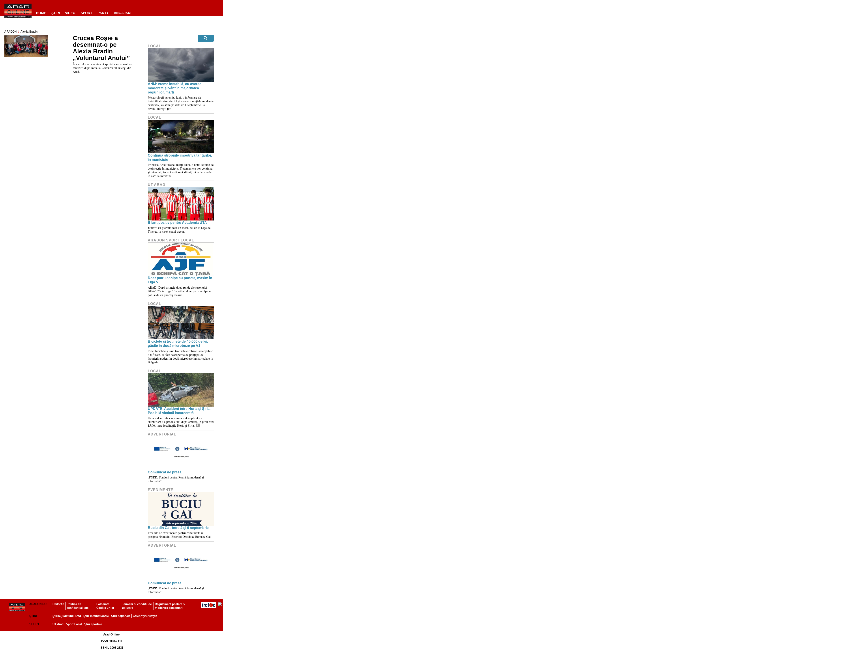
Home (41, 13)
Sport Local (74, 624)
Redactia (58, 604)
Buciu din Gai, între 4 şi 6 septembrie (178, 528)
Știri (33, 616)
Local (154, 46)
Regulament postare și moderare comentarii (170, 605)
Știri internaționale (96, 616)
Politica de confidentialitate (77, 605)
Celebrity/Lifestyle (145, 616)
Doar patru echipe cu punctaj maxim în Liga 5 (180, 280)
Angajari (122, 13)
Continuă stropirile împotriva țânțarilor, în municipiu (180, 157)
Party (103, 13)
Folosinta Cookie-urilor (105, 605)
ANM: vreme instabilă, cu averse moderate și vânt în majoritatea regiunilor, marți (174, 88)
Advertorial (162, 434)
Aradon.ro (38, 604)
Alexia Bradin (29, 31)
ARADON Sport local (171, 240)
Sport (86, 13)
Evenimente (160, 490)
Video (70, 13)
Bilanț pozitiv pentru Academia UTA (177, 222)
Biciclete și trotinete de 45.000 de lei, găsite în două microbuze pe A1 (178, 343)
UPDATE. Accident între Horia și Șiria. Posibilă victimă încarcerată (179, 411)
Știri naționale (120, 616)
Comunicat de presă (165, 472)
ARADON (10, 31)
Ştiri (55, 13)
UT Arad (156, 185)
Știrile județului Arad (66, 616)
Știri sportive (93, 624)
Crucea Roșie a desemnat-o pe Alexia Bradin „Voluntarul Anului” (101, 48)
